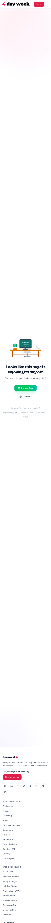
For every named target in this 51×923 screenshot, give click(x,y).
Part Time (7, 914)
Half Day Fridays (10, 886)
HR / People (8, 839)
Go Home (27, 396)
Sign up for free (12, 777)
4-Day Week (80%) (11, 891)
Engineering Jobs (11, 412)
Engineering (8, 806)
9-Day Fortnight (10, 881)
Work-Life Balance (11, 876)
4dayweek (10, 757)
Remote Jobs (27, 412)
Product (6, 811)
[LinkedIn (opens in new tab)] (11, 785)
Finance (6, 834)
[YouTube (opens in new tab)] (5, 792)
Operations (8, 830)
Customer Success (11, 825)
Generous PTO (9, 910)
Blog (25, 416)
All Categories (9, 858)
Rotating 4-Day (10, 905)
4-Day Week (8, 871)
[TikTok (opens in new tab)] (24, 785)
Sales (5, 820)
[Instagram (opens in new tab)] (17, 785)
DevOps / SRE (9, 849)
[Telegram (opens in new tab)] (36, 785)
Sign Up (39, 4)
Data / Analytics (10, 844)
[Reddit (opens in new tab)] (42, 785)
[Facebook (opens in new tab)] (30, 785)
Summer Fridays (10, 900)
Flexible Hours (9, 895)
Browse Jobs (27, 388)
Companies (41, 412)
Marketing (7, 815)
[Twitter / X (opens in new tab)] (5, 785)
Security (6, 853)
